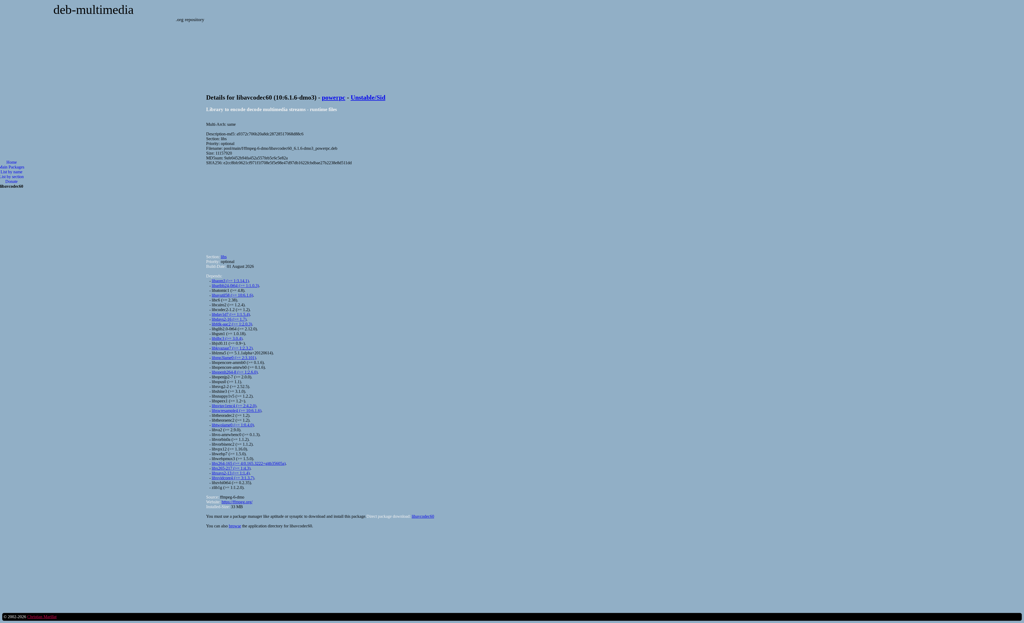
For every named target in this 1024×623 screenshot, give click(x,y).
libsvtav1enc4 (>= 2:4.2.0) (234, 405)
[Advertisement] (366, 207)
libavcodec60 (423, 516)
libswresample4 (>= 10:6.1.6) (236, 410)
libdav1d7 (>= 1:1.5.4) (231, 314)
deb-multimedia (93, 9)
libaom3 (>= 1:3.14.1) (230, 281)
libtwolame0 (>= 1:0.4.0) (233, 425)
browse (235, 526)
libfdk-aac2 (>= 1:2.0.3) (232, 324)
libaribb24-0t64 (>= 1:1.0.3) (235, 285)
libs (224, 256)
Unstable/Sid (368, 97)
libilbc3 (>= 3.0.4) (227, 338)
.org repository (190, 19)
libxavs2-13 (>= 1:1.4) (231, 473)
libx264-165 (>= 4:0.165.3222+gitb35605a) (249, 463)
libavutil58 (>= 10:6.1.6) (232, 295)
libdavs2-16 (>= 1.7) (229, 319)
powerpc (333, 97)
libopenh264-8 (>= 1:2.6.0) (235, 372)
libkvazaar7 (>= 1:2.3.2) (232, 348)
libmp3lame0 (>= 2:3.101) (234, 357)
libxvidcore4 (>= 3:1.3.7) (233, 478)
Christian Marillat (42, 616)
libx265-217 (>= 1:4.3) (231, 468)
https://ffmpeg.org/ (237, 502)
